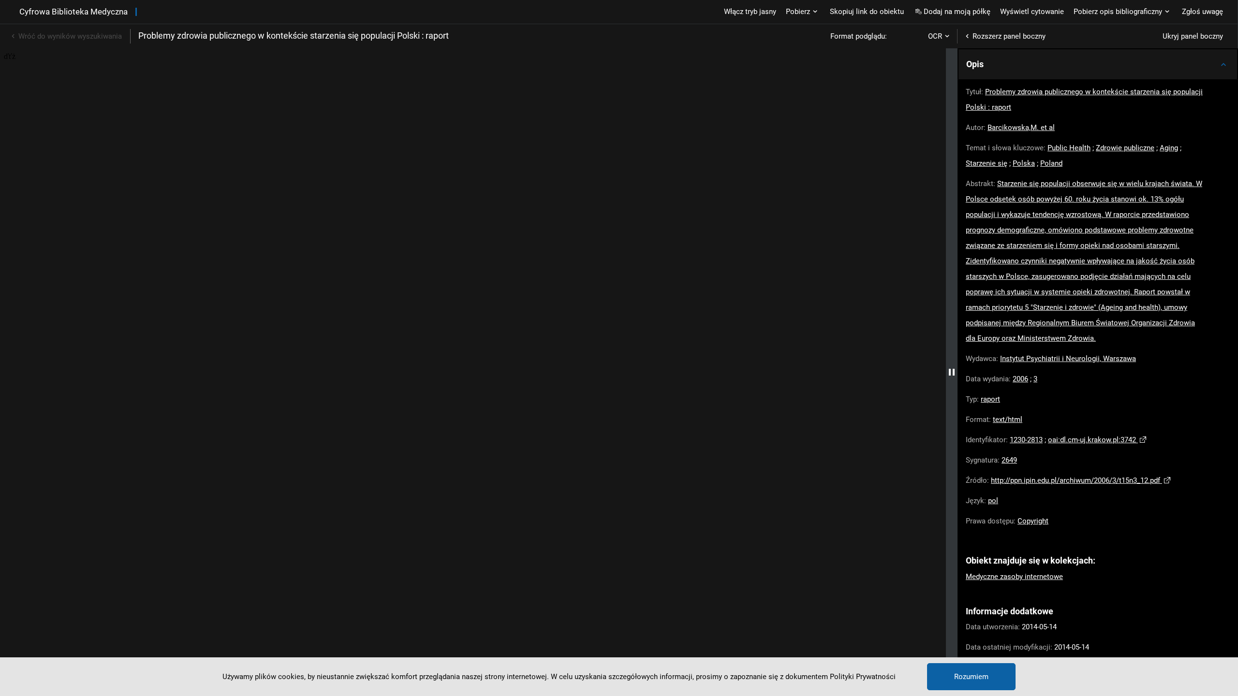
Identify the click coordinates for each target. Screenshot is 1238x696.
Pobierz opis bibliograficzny (1118, 11)
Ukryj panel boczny (1193, 36)
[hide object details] (952, 372)
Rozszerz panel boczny (1009, 36)
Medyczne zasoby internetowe (1014, 576)
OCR (935, 36)
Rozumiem (971, 676)
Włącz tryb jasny (750, 11)
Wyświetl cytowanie (1032, 11)
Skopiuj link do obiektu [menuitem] (867, 11)
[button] (1098, 64)
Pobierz (798, 11)
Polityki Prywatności (863, 676)
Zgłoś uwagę (1202, 11)
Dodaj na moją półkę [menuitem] (957, 11)
